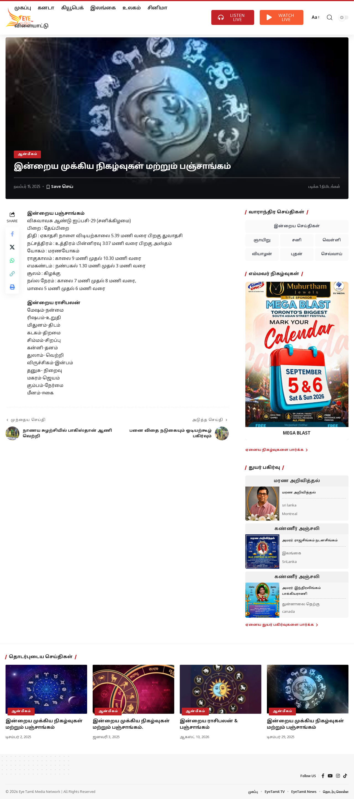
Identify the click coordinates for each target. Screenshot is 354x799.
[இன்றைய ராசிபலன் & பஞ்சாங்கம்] (220, 689)
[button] (252, 356)
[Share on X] (12, 247)
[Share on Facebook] (12, 234)
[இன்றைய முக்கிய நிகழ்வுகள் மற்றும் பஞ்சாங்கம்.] (133, 689)
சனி (296, 240)
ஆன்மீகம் (27, 154)
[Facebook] (323, 776)
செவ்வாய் (331, 254)
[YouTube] (330, 776)
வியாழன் (262, 254)
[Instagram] (338, 776)
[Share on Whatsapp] (12, 260)
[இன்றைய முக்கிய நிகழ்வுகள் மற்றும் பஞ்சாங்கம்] (46, 689)
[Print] (12, 287)
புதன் (297, 254)
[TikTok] (345, 776)
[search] (329, 17)
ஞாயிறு (262, 240)
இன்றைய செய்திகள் (297, 226)
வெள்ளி (331, 240)
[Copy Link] (12, 273)
